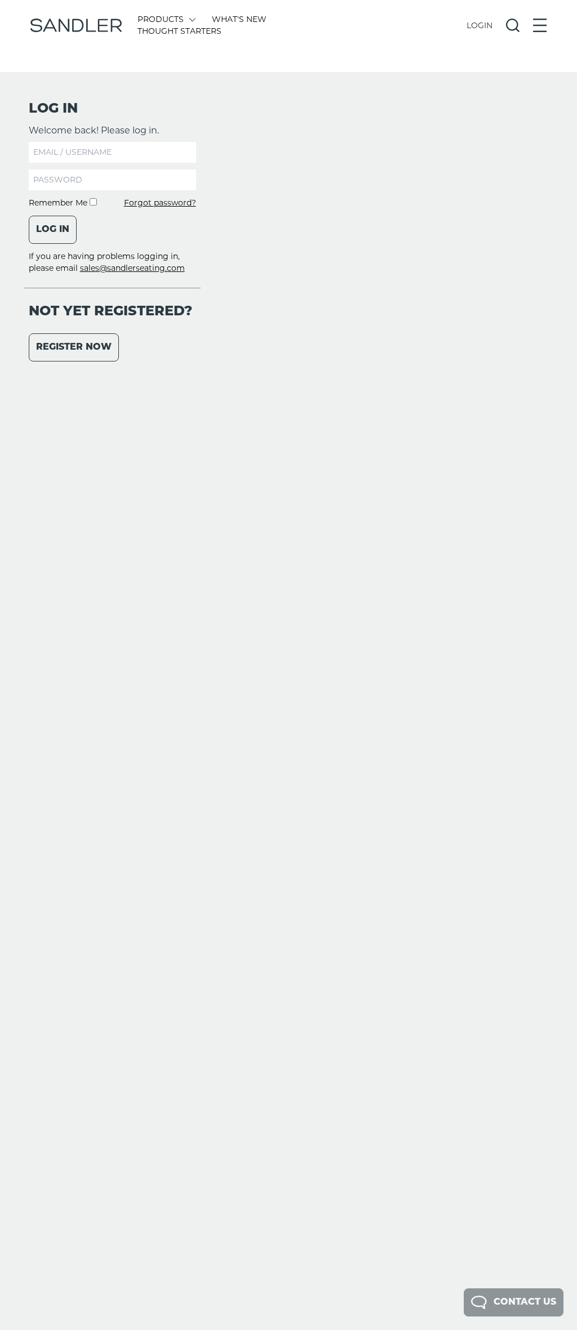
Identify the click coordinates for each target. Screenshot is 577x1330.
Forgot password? (160, 203)
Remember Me (59, 203)
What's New (239, 19)
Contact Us (525, 1302)
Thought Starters (179, 31)
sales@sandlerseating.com (132, 268)
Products (160, 19)
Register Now (74, 347)
